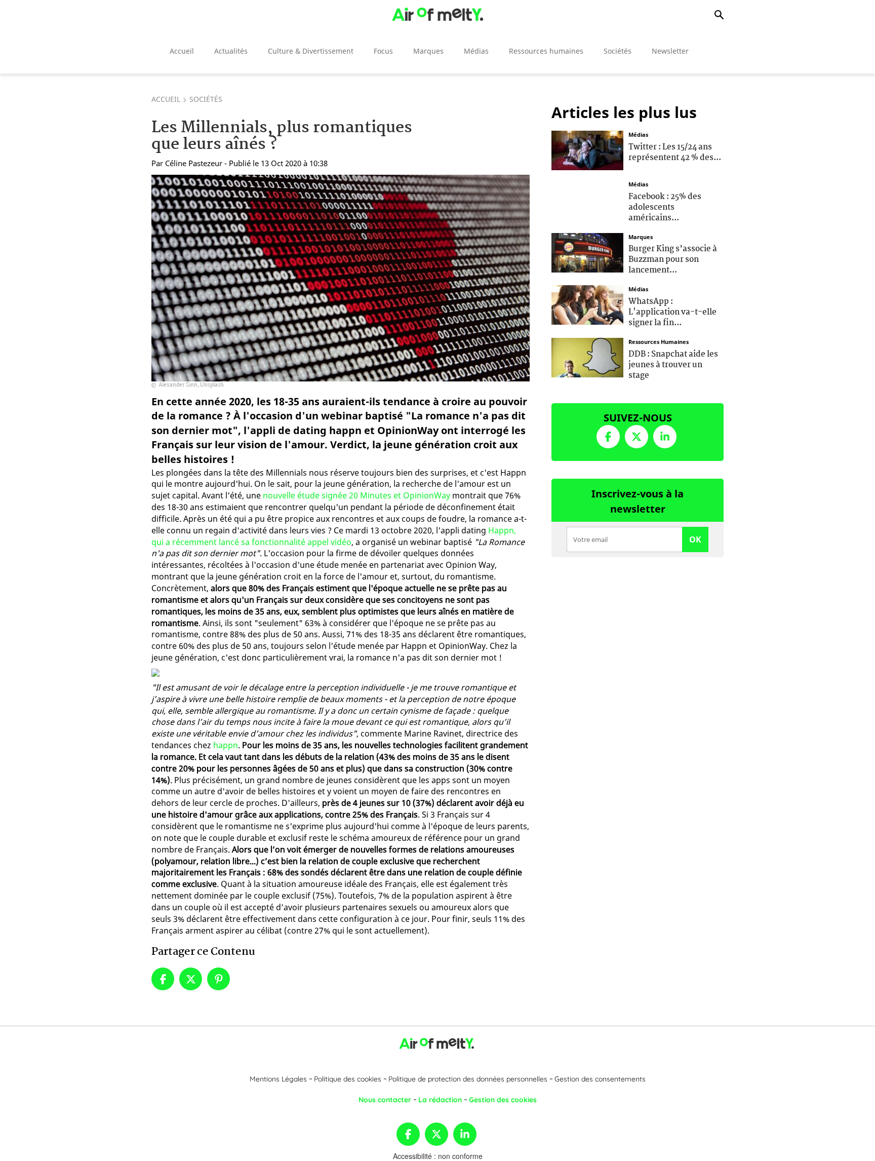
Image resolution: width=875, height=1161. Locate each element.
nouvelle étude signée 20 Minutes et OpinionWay (356, 495)
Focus (383, 51)
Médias (476, 51)
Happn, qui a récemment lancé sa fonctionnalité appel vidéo (333, 536)
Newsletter (670, 51)
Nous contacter (385, 1099)
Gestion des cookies (503, 1099)
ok (695, 539)
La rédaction (440, 1099)
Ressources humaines (546, 51)
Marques (428, 51)
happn (225, 745)
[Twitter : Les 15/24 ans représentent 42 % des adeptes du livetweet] (587, 149)
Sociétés (617, 51)
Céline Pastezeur (193, 163)
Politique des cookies (347, 1078)
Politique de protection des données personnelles (467, 1078)
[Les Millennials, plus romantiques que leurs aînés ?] (340, 278)
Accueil (182, 51)
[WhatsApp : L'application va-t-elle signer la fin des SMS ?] (587, 304)
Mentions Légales (278, 1078)
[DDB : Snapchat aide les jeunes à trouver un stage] (587, 357)
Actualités (231, 51)
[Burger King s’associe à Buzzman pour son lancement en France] (587, 251)
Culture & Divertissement (310, 51)
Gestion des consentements (600, 1078)
